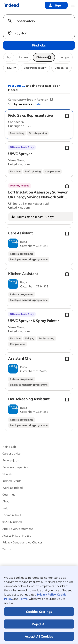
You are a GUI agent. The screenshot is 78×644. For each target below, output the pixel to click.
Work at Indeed (12, 488)
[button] (30, 115)
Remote (23, 57)
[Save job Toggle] (67, 116)
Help (5, 508)
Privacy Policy (46, 594)
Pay (9, 57)
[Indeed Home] (11, 5)
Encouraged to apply (35, 67)
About (6, 501)
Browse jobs (10, 460)
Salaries (7, 474)
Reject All (39, 624)
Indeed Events (11, 481)
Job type (64, 57)
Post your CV (17, 85)
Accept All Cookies (39, 636)
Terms (23, 599)
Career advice (11, 453)
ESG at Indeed (11, 515)
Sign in (59, 5)
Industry (11, 67)
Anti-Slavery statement (17, 529)
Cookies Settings (39, 611)
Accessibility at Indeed (16, 535)
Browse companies (15, 467)
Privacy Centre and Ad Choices (22, 542)
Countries (8, 494)
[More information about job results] (51, 99)
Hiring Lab (9, 447)
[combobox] (40, 21)
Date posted (61, 67)
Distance (43, 57)
